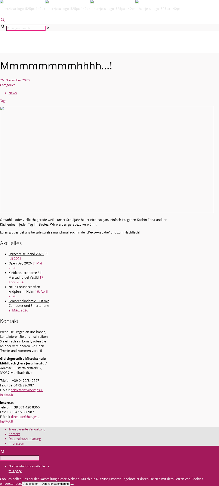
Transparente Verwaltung (27, 429)
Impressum (17, 443)
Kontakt (14, 434)
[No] (72, 484)
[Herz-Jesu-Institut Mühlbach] (90, 8)
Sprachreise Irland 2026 (26, 254)
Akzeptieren (31, 483)
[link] (47, 28)
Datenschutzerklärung (25, 438)
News (13, 93)
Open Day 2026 (20, 263)
